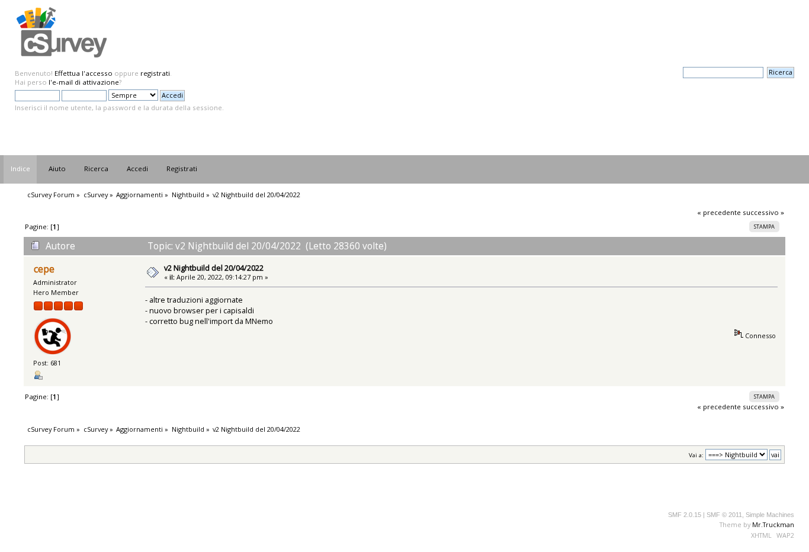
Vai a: (696, 455)
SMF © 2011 (724, 514)
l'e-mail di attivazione (84, 82)
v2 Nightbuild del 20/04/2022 (214, 267)
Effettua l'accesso (83, 73)
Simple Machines (770, 514)
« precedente (719, 212)
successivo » (763, 212)
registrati (155, 73)
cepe (44, 269)
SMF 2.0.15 (684, 514)
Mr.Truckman (773, 524)
